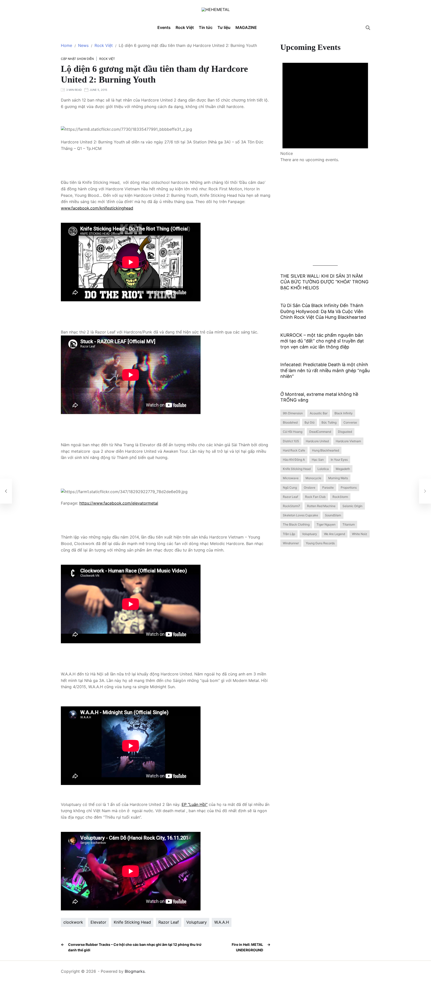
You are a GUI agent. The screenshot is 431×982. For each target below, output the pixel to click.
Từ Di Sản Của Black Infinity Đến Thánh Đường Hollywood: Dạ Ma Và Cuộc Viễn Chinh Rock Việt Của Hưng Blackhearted (323, 311)
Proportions (349, 487)
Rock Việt (185, 25)
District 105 (291, 441)
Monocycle (313, 478)
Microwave (291, 478)
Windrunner (291, 543)
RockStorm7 (291, 506)
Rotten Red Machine (321, 506)
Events (164, 27)
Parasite (328, 487)
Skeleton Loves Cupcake (300, 515)
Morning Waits (338, 478)
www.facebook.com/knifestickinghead (97, 208)
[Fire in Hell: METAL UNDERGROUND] (425, 491)
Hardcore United (317, 441)
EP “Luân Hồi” (195, 804)
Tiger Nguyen (326, 525)
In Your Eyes (339, 459)
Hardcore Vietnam (348, 441)
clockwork (73, 922)
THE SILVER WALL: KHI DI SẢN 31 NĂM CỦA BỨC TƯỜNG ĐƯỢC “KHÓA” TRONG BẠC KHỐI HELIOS (324, 281)
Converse (350, 423)
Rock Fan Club (315, 497)
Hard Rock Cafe (294, 450)
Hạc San (318, 459)
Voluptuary (196, 922)
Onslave (309, 487)
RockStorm (340, 497)
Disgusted (345, 432)
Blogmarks (135, 971)
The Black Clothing (296, 525)
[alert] (325, 107)
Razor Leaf (168, 922)
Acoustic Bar (318, 413)
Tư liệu (223, 25)
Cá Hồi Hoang (292, 432)
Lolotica (323, 469)
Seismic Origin (352, 506)
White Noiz (359, 534)
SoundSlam (333, 515)
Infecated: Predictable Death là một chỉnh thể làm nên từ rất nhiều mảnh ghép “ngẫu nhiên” (325, 370)
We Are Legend (334, 534)
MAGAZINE (246, 27)
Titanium (348, 525)
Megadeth (343, 469)
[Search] (368, 28)
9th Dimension (293, 413)
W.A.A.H (221, 922)
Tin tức (206, 25)
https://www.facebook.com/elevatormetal (118, 503)
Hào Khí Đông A (294, 459)
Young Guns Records (320, 543)
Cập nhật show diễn (77, 59)
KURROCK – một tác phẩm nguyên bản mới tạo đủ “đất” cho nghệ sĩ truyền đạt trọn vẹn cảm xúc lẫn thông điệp (322, 340)
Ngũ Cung (290, 487)
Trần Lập (289, 534)
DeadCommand (320, 432)
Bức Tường (329, 423)
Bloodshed (290, 423)
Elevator (98, 922)
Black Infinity (343, 413)
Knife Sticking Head (132, 922)
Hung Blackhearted (325, 450)
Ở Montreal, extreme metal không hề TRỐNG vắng (319, 397)
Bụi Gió (310, 423)
